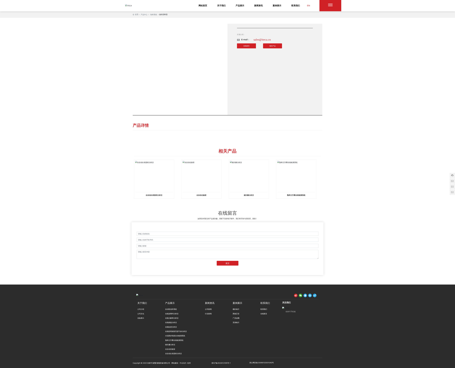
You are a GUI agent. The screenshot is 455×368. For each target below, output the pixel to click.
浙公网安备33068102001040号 (261, 363)
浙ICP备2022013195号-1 (221, 363)
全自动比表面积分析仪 (154, 195)
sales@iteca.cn (262, 39)
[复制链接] (314, 295)
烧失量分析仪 (249, 195)
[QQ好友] (305, 295)
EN (308, 5)
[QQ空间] (310, 295)
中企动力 (183, 363)
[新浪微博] (296, 295)
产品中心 (144, 15)
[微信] (300, 295)
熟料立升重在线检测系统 (296, 195)
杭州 (189, 363)
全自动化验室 (201, 195)
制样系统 (153, 15)
